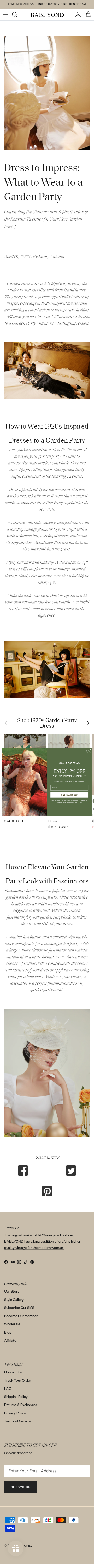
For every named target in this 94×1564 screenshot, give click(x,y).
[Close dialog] (89, 751)
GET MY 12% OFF (69, 794)
